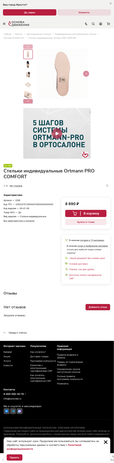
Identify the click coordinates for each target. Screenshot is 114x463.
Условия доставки (78, 264)
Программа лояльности (43, 360)
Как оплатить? (38, 352)
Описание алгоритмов (71, 427)
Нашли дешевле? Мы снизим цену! (87, 258)
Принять (14, 457)
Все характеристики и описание (19, 221)
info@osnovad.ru (12, 398)
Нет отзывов (16, 186)
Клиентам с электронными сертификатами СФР (41, 368)
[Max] (20, 411)
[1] (63, 74)
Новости (8, 365)
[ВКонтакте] (6, 411)
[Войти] (100, 23)
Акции (7, 356)
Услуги (7, 360)
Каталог (8, 352)
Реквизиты (62, 383)
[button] (28, 101)
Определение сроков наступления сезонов (68, 370)
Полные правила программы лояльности (70, 378)
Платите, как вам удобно (81, 269)
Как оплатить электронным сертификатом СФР (40, 378)
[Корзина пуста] (108, 23)
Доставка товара (39, 356)
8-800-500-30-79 (14, 394)
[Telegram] (13, 411)
